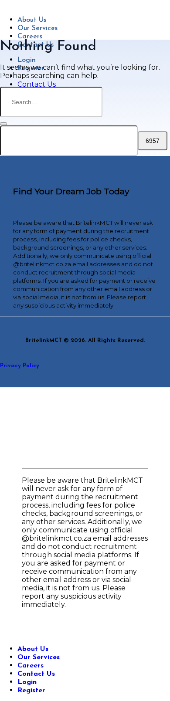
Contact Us (36, 674)
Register (31, 690)
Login (26, 60)
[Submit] (3, 123)
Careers (29, 36)
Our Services (37, 28)
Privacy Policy (19, 366)
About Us (31, 20)
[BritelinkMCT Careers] (4, 4)
